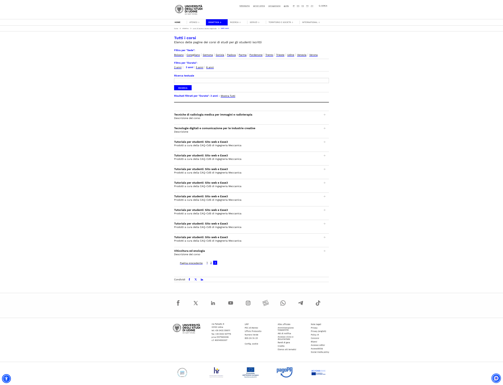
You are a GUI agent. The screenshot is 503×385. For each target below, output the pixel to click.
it (294, 6)
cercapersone (274, 6)
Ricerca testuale (184, 75)
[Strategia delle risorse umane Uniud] (216, 372)
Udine (290, 54)
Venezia (301, 54)
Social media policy (320, 352)
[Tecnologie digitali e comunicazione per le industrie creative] (324, 128)
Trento (269, 54)
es (303, 6)
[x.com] (196, 305)
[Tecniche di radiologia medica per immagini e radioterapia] (324, 114)
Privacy (314, 328)
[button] (6, 378)
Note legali (316, 324)
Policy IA (315, 335)
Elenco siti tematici (287, 349)
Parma (243, 54)
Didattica (213, 22)
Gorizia (220, 54)
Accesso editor (318, 345)
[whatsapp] (283, 305)
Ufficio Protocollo (253, 331)
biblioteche (245, 6)
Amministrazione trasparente (286, 329)
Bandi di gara (284, 342)
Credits (281, 346)
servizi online (259, 6)
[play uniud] (266, 305)
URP (247, 324)
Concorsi (315, 338)
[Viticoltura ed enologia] (324, 251)
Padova (231, 54)
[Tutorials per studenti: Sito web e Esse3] (324, 142)
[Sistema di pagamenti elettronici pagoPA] (284, 372)
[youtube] (231, 305)
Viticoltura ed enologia (189, 250)
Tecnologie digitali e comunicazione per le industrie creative (214, 128)
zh (312, 6)
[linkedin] (213, 305)
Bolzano (179, 54)
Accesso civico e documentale (285, 338)
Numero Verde (251, 335)
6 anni (210, 67)
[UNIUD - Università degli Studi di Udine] (188, 9)
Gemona (208, 54)
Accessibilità (317, 348)
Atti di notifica (284, 333)
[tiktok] (318, 305)
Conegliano (193, 54)
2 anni (178, 67)
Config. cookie (251, 344)
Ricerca (234, 22)
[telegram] (301, 305)
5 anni (199, 67)
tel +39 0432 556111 (221, 330)
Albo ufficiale (284, 324)
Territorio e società (280, 22)
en (298, 6)
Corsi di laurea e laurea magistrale (205, 28)
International (310, 22)
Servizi (253, 22)
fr (307, 6)
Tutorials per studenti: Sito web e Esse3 (201, 141)
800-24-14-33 (251, 338)
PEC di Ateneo (251, 328)
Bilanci (314, 341)
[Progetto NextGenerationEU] (250, 372)
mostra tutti (228, 95)
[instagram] (248, 305)
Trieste (280, 54)
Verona (313, 54)
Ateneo (193, 22)
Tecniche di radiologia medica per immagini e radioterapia (213, 114)
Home (178, 22)
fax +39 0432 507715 (221, 334)
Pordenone (256, 54)
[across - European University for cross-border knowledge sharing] (318, 372)
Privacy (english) (318, 331)
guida (286, 6)
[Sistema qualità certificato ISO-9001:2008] (182, 372)
